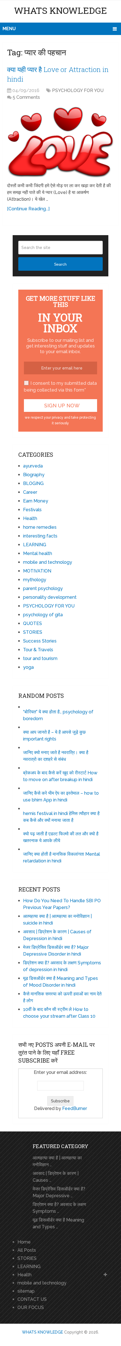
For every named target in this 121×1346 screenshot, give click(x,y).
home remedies (40, 527)
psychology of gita (43, 614)
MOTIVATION (37, 571)
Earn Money (35, 501)
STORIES (32, 632)
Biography (33, 474)
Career (30, 492)
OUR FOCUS (30, 1307)
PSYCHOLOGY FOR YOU (78, 90)
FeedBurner (74, 1108)
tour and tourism (40, 658)
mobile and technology (47, 562)
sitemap (26, 1291)
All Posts (26, 1250)
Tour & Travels (38, 649)
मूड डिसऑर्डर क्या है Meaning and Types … (58, 1223)
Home (24, 1242)
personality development (50, 597)
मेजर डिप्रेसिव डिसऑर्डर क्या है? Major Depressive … (59, 1192)
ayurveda (33, 466)
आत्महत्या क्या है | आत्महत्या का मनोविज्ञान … (57, 1161)
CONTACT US (32, 1299)
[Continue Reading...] (28, 208)
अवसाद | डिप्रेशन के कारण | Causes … (56, 1177)
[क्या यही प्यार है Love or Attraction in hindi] (60, 142)
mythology (34, 579)
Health (30, 518)
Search (60, 264)
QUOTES (32, 623)
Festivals (32, 509)
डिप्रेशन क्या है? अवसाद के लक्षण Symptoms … (59, 1208)
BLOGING (33, 483)
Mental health (37, 553)
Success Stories (40, 641)
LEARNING (34, 544)
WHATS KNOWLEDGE (60, 10)
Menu (9, 28)
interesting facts (40, 536)
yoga (28, 667)
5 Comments (26, 97)
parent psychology (43, 588)
